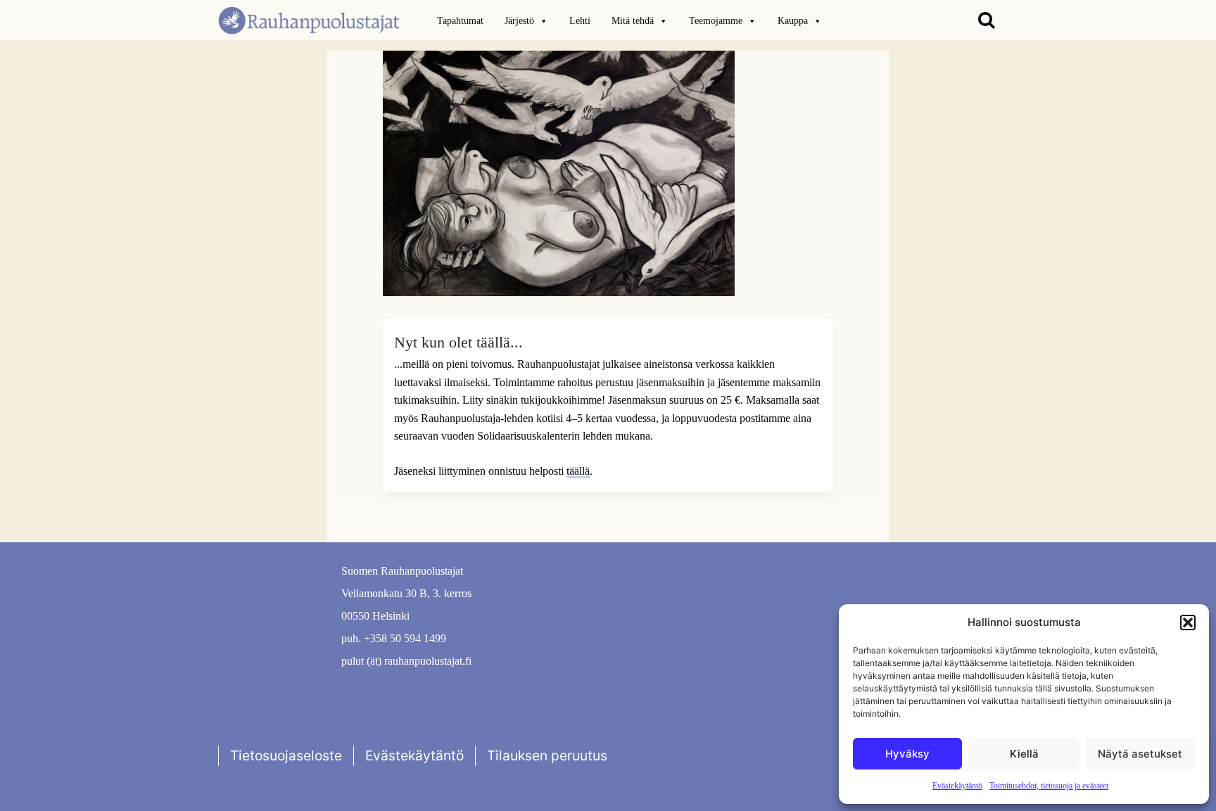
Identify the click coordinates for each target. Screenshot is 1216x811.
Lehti (579, 20)
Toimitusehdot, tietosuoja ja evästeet (1048, 786)
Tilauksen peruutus (547, 755)
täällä (578, 471)
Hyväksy (907, 753)
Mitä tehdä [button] (633, 20)
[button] (1188, 622)
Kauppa (793, 20)
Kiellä (1024, 753)
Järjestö (519, 20)
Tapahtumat (460, 20)
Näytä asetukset (1140, 753)
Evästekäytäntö (957, 786)
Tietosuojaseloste (286, 755)
